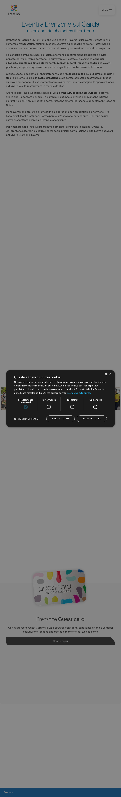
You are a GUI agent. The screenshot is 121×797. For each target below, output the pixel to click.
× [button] (110, 374)
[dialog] (60, 398)
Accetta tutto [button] (91, 418)
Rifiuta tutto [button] (60, 418)
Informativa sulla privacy (79, 392)
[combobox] (106, 373)
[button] (26, 418)
